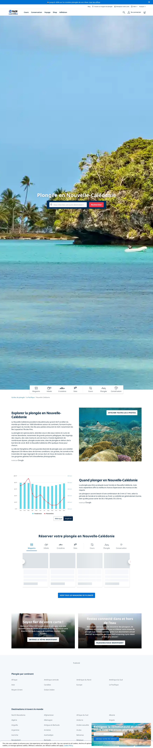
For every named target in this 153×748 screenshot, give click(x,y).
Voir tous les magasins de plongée (76, 595)
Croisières (61, 548)
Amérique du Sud (116, 680)
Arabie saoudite (82, 725)
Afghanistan (49, 715)
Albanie (112, 715)
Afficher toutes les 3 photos (122, 413)
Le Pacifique (30, 397)
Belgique (79, 740)
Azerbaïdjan (48, 735)
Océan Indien (49, 690)
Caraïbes (47, 685)
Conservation (36, 12)
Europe (79, 685)
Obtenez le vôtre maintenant (43, 639)
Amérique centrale (51, 680)
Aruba (78, 730)
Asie (13, 685)
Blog (89, 6)
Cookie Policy (68, 745)
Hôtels (46, 548)
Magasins (31, 548)
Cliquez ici (130, 743)
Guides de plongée (18, 397)
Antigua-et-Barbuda (52, 725)
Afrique (14, 680)
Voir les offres (94, 2)
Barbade (47, 740)
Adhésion (63, 12)
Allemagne (48, 720)
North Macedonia (18, 715)
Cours (26, 12)
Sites (75, 548)
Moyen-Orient (16, 690)
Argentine (15, 730)
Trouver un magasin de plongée (103, 6)
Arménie (47, 730)
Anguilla (14, 725)
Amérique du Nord (83, 680)
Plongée (106, 548)
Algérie (14, 720)
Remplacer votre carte (122, 6)
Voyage (47, 12)
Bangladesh (16, 740)
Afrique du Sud (82, 715)
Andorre (79, 720)
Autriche (14, 735)
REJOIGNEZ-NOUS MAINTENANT (109, 643)
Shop (55, 12)
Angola (112, 720)
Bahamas (80, 735)
